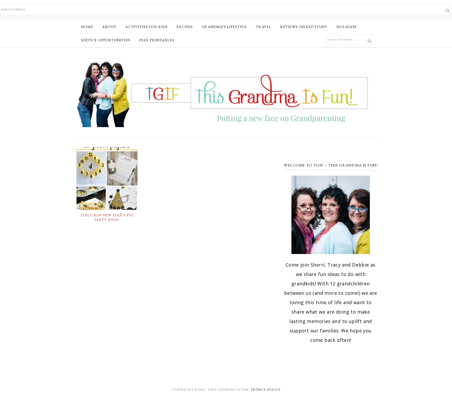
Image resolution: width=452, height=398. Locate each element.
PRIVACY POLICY (265, 390)
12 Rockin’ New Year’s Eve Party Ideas (107, 217)
